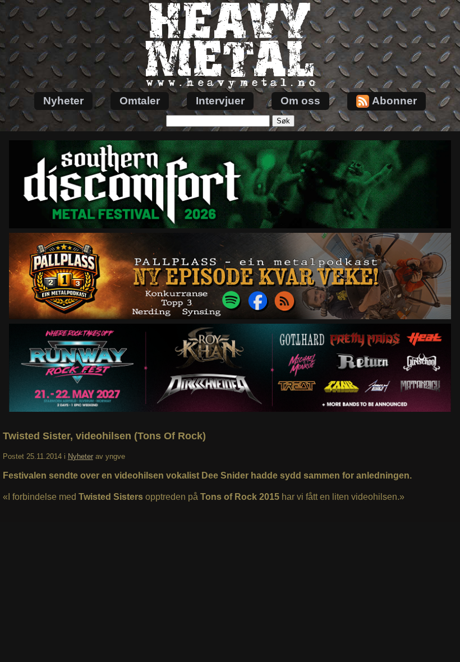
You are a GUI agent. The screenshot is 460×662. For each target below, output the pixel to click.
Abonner (394, 101)
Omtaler (139, 101)
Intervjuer (220, 101)
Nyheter (63, 101)
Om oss (300, 101)
